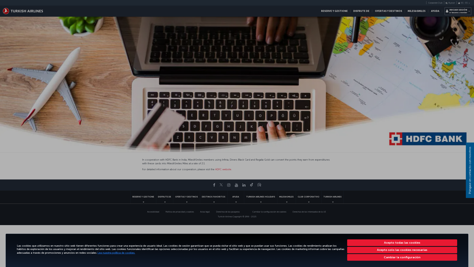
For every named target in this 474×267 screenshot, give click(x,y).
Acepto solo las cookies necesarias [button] (402, 250)
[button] (402, 257)
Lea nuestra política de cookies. (116, 252)
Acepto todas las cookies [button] (402, 242)
